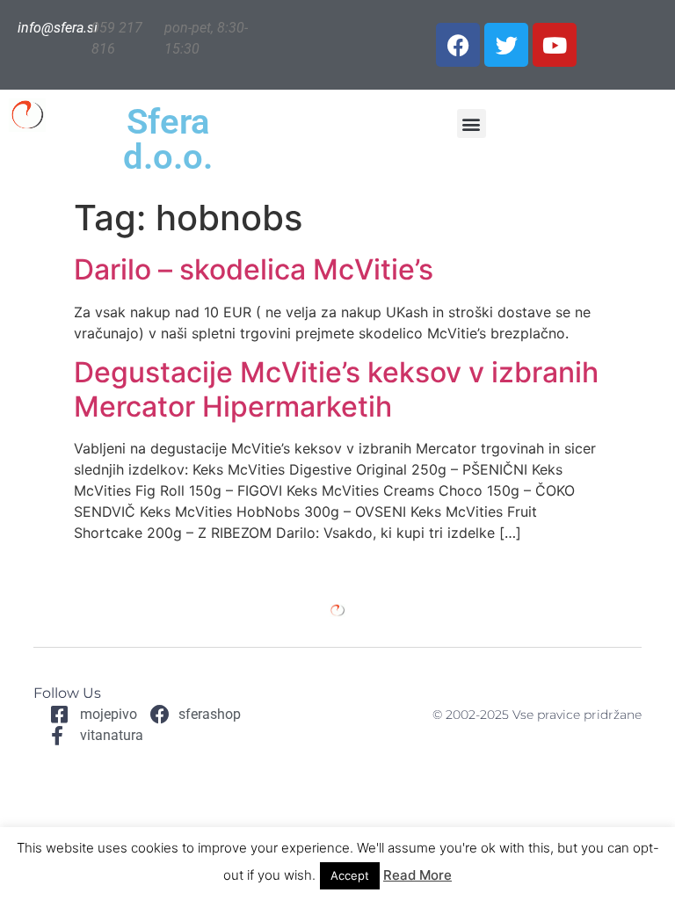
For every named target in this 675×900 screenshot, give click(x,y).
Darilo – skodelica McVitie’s (253, 269)
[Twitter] (506, 45)
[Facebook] (458, 45)
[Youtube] (555, 45)
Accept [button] (349, 875)
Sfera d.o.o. (168, 139)
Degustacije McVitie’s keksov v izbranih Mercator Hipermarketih (336, 389)
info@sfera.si (58, 27)
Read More (417, 875)
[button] (471, 123)
